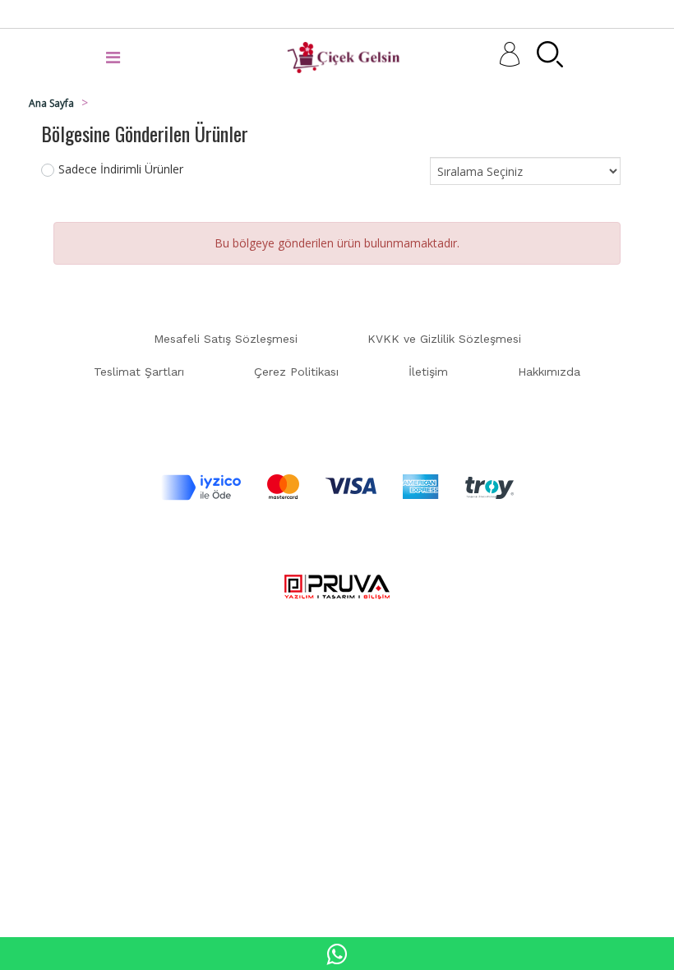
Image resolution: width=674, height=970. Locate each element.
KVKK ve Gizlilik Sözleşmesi (444, 338)
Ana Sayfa (51, 103)
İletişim (428, 371)
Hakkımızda (549, 371)
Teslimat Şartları (139, 371)
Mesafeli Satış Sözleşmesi (226, 338)
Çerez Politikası (296, 371)
